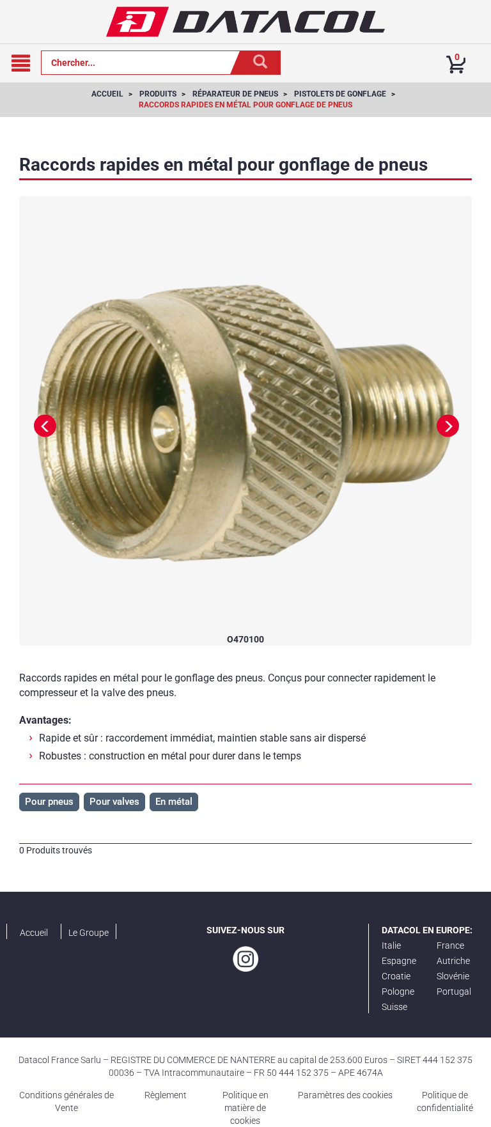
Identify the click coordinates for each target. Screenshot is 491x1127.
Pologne (398, 991)
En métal (173, 801)
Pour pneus (49, 801)
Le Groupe (88, 933)
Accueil (34, 933)
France (450, 945)
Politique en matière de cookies (245, 1108)
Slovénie (453, 976)
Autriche (453, 961)
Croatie (396, 976)
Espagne (399, 961)
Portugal (454, 991)
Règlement (165, 1095)
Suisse (394, 1007)
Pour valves (114, 801)
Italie (391, 945)
